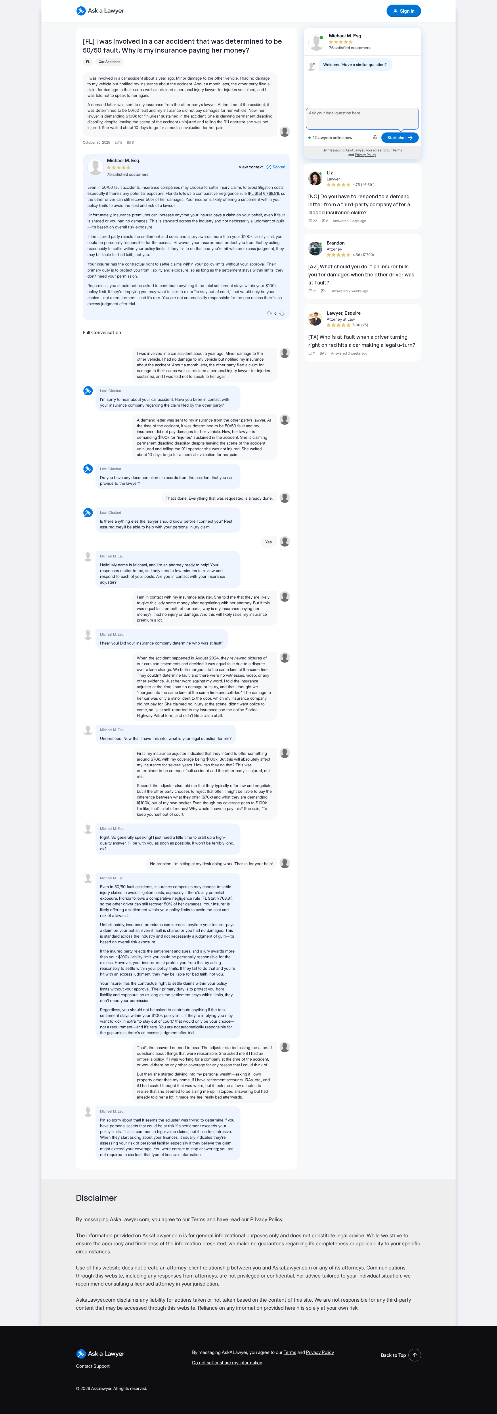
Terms (397, 150)
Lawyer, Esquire (344, 313)
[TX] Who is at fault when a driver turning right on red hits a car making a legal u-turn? (361, 341)
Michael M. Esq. (123, 160)
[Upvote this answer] (269, 313)
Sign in (407, 11)
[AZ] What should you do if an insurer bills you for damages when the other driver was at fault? (361, 274)
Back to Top (393, 1355)
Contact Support (93, 1366)
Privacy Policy (365, 155)
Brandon (336, 243)
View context (251, 166)
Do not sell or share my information (227, 1362)
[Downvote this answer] (281, 313)
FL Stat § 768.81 (263, 193)
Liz (330, 173)
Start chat (396, 137)
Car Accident (109, 61)
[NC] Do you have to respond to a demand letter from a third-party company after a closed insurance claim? (359, 204)
